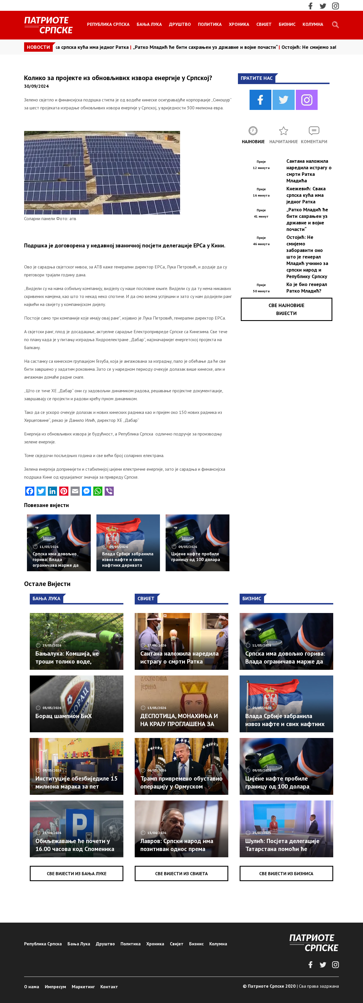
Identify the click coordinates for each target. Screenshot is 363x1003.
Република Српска (108, 24)
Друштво (180, 24)
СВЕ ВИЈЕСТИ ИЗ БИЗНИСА (286, 873)
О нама (31, 986)
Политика (210, 24)
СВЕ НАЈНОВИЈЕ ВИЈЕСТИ (286, 309)
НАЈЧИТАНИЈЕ (283, 141)
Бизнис (287, 24)
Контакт (109, 986)
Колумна (313, 24)
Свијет (264, 24)
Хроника (239, 24)
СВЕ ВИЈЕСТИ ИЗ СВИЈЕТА (181, 873)
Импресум (55, 986)
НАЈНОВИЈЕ (253, 141)
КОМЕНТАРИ (314, 141)
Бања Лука (149, 24)
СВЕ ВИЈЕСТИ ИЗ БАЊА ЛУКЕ (76, 873)
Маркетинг (83, 986)
